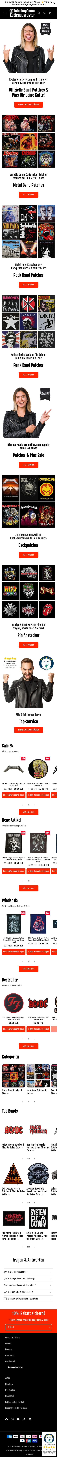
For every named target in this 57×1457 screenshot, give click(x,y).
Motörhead (9, 1396)
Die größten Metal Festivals (16, 1408)
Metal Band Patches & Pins (12, 1092)
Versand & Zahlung (12, 1338)
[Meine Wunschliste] (45, 13)
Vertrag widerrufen (15, 1367)
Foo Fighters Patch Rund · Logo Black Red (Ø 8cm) (14, 1018)
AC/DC (7, 1378)
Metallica (9, 1384)
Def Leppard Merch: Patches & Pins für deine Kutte (13, 1191)
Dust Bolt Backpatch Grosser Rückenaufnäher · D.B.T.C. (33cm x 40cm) (38, 860)
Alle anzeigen (28, 812)
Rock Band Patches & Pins (36, 1092)
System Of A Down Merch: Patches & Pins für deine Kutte (37, 1236)
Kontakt (8, 1344)
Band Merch (10, 1355)
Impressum (29, 1454)
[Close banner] (54, 3)
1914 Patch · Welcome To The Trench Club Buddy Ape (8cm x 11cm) (13, 940)
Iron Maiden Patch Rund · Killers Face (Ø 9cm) (38, 784)
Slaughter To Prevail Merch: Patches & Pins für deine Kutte (12, 1236)
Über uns (8, 1349)
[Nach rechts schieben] (34, 805)
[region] (28, 3)
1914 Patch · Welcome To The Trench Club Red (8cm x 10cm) (38, 939)
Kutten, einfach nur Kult (15, 1402)
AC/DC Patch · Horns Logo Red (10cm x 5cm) (38, 1018)
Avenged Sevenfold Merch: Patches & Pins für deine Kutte (37, 1191)
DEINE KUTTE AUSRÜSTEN (28, 104)
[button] (5, 13)
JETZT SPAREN (28, 465)
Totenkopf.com (18, 1446)
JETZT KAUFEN (28, 194)
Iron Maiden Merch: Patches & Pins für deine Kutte (38, 1147)
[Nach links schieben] (23, 805)
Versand (32, 1450)
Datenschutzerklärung (15, 1450)
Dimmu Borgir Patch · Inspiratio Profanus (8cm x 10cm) (14, 859)
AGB (26, 1450)
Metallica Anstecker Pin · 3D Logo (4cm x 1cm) (13, 784)
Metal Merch (10, 1361)
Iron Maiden (10, 1390)
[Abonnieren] (49, 1327)
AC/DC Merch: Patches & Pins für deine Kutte (13, 1146)
